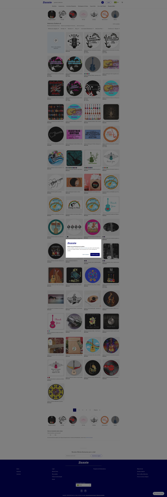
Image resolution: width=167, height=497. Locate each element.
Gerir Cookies (86, 254)
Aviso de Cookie (84, 248)
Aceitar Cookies (95, 254)
